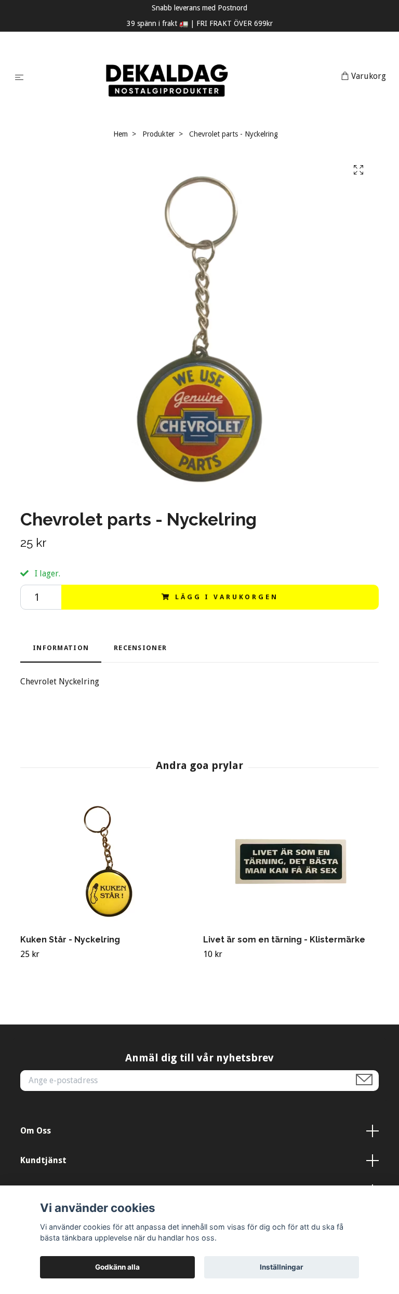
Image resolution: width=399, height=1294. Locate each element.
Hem (120, 134)
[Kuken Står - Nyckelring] (107, 861)
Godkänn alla (117, 1267)
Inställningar (281, 1267)
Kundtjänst (43, 1160)
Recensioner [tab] (140, 648)
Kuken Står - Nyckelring (70, 940)
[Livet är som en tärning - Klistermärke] (290, 861)
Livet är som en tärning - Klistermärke (284, 940)
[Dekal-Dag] (184, 77)
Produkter (158, 134)
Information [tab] (61, 648)
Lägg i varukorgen (226, 597)
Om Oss (35, 1131)
